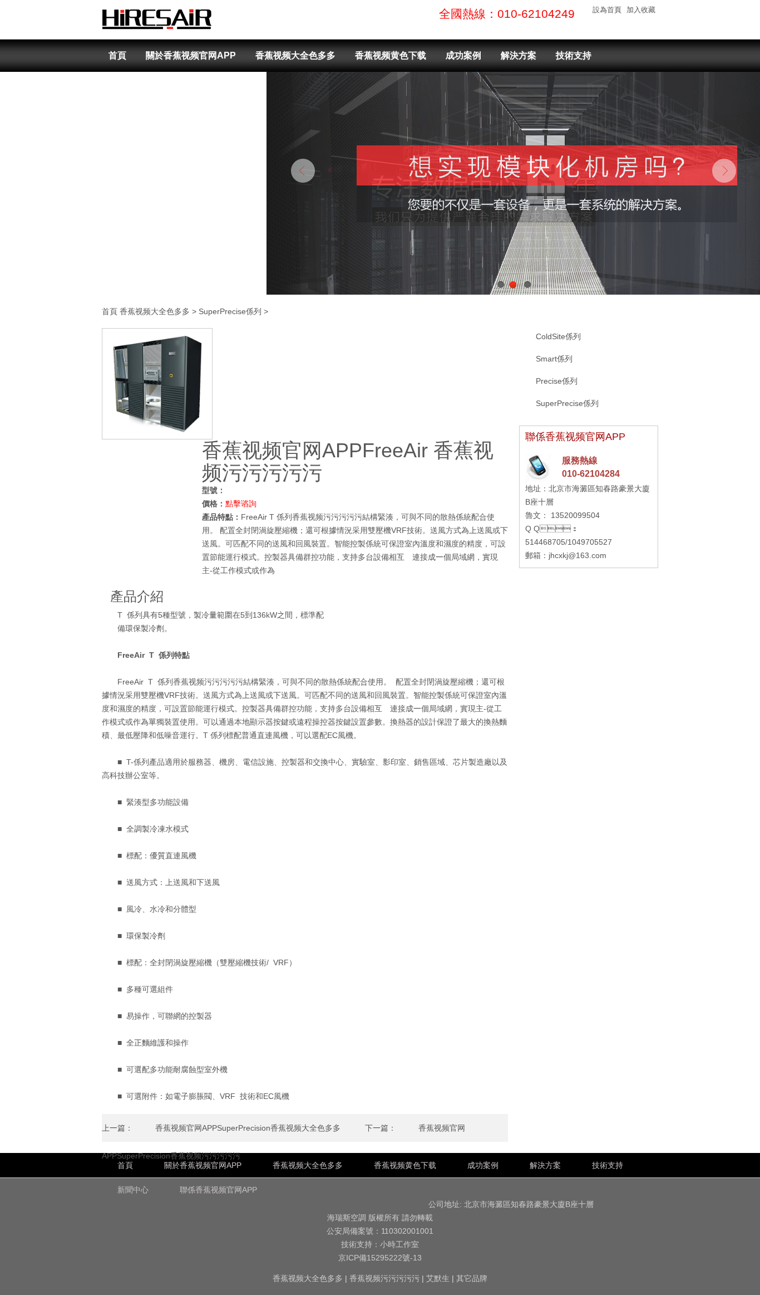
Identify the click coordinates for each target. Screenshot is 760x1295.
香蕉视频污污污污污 (384, 1278)
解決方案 (518, 55)
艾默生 (438, 1278)
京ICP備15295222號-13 (380, 1257)
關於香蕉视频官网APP (191, 55)
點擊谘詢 (240, 503)
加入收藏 (640, 10)
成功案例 (463, 55)
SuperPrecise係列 (230, 311)
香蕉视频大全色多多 (295, 55)
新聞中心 (126, 88)
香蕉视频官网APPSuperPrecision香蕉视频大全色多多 (247, 1127)
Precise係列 (557, 381)
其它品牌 (471, 1278)
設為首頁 (607, 10)
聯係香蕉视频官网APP (209, 88)
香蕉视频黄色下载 (390, 55)
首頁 (117, 55)
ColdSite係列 (558, 336)
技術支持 (573, 55)
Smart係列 (554, 358)
